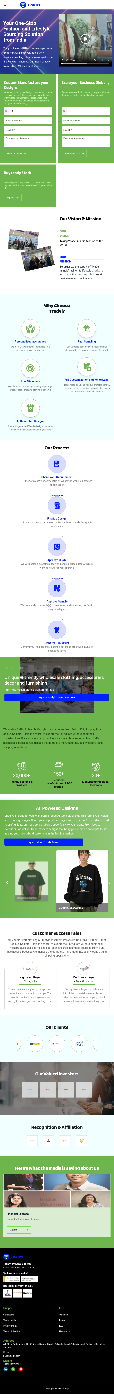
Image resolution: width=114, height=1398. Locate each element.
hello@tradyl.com (11, 1356)
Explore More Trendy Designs (43, 842)
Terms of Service (11, 1331)
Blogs (62, 1320)
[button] (6, 111)
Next (112, 985)
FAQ (61, 1326)
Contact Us (8, 1314)
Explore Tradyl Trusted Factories (56, 697)
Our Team (63, 1314)
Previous (14, 1044)
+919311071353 (11, 1364)
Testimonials (9, 1320)
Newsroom (64, 1331)
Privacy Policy (10, 1326)
